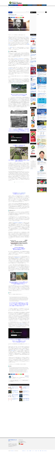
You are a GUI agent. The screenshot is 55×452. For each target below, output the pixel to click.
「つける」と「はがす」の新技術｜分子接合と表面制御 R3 (14, 380)
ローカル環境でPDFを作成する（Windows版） (33, 39)
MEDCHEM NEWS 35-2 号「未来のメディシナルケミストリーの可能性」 (42, 105)
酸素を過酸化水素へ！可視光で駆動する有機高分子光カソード (42, 84)
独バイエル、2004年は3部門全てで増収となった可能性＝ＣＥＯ (33, 62)
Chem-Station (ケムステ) (12, 440)
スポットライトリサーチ (42, 88)
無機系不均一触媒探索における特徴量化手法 (42, 115)
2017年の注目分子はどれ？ (25, 394)
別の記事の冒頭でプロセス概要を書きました (18, 222)
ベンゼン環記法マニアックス (15, 398)
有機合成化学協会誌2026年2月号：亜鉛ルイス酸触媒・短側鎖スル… (26, 399)
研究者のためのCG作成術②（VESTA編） (33, 76)
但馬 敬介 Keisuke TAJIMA (25, 380)
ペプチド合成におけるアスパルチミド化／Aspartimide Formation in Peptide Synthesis (42, 94)
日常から (14, 399)
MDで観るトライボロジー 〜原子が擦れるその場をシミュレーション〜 (42, 72)
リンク (24, 349)
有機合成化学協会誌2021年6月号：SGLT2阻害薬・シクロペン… (15, 391)
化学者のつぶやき (14, 15)
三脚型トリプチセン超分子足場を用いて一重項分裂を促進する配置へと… (15, 395)
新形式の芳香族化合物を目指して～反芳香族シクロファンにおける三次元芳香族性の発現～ (33, 100)
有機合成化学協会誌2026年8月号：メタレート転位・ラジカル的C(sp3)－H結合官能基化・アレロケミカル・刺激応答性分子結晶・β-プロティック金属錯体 (42, 127)
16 (32, 165)
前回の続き (11, 47)
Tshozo (22, 15)
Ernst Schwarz (12, 350)
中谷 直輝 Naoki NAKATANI (40, 161)
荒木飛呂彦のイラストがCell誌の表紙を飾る (33, 66)
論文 (43, 76)
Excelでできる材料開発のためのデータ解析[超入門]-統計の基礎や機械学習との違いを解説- (33, 84)
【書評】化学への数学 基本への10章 (41, 145)
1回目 (9, 38)
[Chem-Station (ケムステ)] (15, 3)
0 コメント (19, 15)
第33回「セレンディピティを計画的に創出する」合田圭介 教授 (33, 48)
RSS (11, 448)
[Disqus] (18, 410)
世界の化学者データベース (42, 164)
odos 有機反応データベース (42, 97)
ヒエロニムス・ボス (11, 40)
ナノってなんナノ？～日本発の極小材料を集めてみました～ (33, 92)
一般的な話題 (12, 15)
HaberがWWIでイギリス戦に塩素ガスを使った (19, 58)
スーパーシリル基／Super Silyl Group (41, 135)
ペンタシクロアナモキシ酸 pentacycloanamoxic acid (33, 55)
